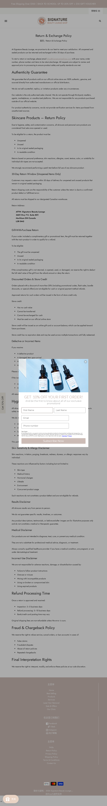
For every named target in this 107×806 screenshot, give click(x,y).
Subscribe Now (53, 441)
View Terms (64, 436)
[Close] (85, 361)
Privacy (70, 436)
